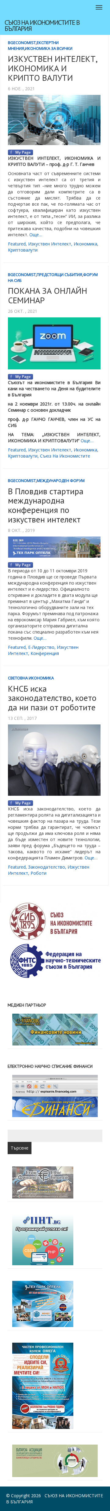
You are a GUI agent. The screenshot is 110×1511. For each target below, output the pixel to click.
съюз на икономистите (65, 456)
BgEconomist (22, 42)
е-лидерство (41, 647)
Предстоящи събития (59, 274)
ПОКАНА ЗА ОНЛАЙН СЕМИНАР (47, 295)
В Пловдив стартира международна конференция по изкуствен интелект (45, 505)
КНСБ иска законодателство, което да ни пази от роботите (52, 698)
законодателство (46, 867)
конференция (45, 653)
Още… (35, 234)
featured (17, 244)
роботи (38, 873)
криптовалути (23, 250)
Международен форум (61, 480)
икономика (85, 244)
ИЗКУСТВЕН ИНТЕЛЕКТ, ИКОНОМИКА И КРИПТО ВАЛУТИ (52, 68)
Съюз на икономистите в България (42, 25)
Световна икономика (31, 678)
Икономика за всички (48, 48)
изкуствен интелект (49, 244)
